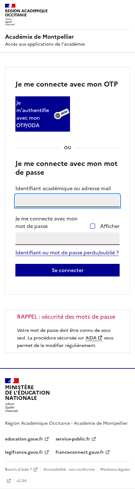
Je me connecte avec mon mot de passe (46, 222)
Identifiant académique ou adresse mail (63, 188)
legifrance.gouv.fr (24, 452)
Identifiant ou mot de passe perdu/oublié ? (67, 252)
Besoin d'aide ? (18, 469)
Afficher (110, 226)
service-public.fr (73, 439)
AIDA (90, 338)
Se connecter (68, 270)
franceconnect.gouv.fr (80, 452)
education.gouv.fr (24, 439)
